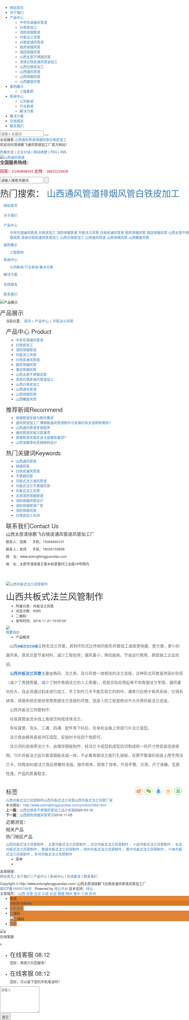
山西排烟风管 (30, 76)
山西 (21, 893)
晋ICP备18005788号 (16, 888)
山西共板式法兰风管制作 (25, 800)
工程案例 (26, 91)
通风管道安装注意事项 (33, 432)
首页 (27, 320)
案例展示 (17, 86)
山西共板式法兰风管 (59, 800)
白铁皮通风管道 (32, 41)
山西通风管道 (30, 71)
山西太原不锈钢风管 (35, 56)
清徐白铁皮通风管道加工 (39, 61)
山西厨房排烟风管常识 (37, 814)
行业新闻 (26, 105)
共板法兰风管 (30, 36)
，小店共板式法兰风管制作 (150, 844)
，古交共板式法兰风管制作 (108, 844)
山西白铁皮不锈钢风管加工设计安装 (47, 809)
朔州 (68, 893)
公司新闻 (26, 101)
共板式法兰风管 (28, 490)
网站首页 (17, 7)
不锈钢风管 (24, 475)
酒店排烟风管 (30, 51)
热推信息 (7, 151)
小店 (45, 893)
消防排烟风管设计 (29, 500)
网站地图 (40, 151)
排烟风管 (42, 139)
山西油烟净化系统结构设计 (36, 442)
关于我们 (17, 12)
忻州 (92, 893)
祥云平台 (61, 888)
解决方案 (26, 110)
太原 (29, 893)
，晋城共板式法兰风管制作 (59, 849)
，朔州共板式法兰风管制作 (101, 849)
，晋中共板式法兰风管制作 (144, 849)
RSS (53, 151)
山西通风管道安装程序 (33, 427)
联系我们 (17, 125)
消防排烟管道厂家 (29, 505)
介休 (84, 893)
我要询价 (13, 631)
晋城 (61, 893)
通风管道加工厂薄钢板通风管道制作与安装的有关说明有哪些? (63, 422)
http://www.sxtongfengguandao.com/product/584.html (64, 804)
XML (63, 151)
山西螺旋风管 (30, 81)
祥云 (89, 888)
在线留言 (17, 120)
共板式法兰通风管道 (31, 480)
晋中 (76, 893)
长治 (53, 893)
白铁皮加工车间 (28, 515)
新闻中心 (17, 96)
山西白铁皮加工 (32, 66)
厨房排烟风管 (30, 46)
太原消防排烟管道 (29, 495)
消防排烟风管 (26, 510)
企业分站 (24, 151)
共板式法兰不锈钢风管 (33, 485)
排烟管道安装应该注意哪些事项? (41, 437)
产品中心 (17, 17)
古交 (37, 893)
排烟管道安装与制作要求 (35, 417)
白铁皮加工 (28, 27)
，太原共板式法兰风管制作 (66, 844)
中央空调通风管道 (33, 22)
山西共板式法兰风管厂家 (94, 800)
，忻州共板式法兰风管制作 (51, 853)
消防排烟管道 (30, 32)
